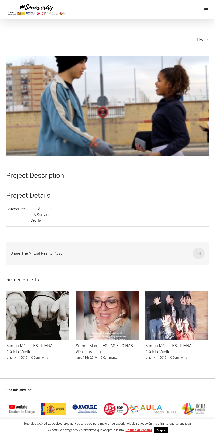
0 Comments (40, 357)
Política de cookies (139, 430)
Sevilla (35, 220)
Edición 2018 (41, 209)
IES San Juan (41, 214)
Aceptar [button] (161, 430)
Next (201, 40)
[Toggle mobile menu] (206, 9)
